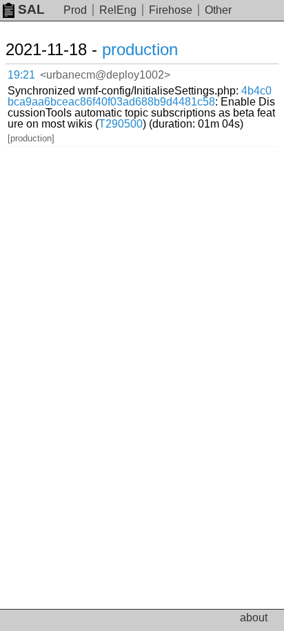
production (140, 49)
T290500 (121, 124)
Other (218, 10)
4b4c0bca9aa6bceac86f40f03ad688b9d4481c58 (140, 96)
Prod (75, 10)
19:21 (21, 75)
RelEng (117, 10)
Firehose (170, 10)
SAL (31, 9)
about (253, 617)
